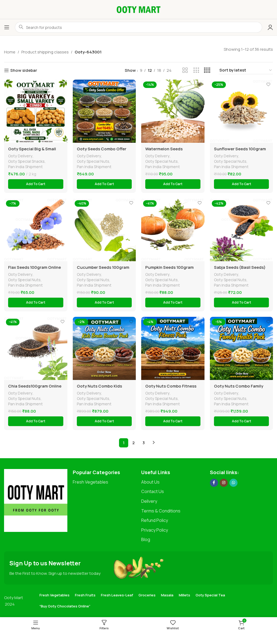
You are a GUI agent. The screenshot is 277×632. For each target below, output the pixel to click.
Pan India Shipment (25, 166)
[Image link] (35, 500)
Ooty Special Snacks (26, 161)
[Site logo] (138, 9)
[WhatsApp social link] (233, 483)
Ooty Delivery (20, 155)
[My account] (270, 27)
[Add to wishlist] (62, 84)
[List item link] (104, 482)
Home (9, 52)
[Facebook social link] (214, 483)
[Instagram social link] (224, 483)
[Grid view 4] (207, 70)
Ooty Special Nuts (93, 161)
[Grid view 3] (196, 70)
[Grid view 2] (185, 70)
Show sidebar (23, 70)
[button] (35, 184)
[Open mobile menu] (6, 27)
